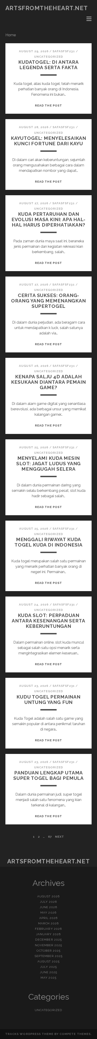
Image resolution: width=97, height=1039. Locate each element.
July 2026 (48, 901)
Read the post (48, 105)
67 (50, 836)
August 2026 (48, 896)
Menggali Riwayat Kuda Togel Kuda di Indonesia (48, 542)
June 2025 (48, 972)
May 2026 (48, 912)
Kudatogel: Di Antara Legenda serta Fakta (48, 64)
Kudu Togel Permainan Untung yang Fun (48, 699)
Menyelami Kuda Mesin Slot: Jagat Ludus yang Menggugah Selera (48, 463)
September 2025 (48, 956)
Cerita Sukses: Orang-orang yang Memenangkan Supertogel (48, 301)
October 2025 (49, 950)
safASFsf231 (64, 51)
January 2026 (48, 934)
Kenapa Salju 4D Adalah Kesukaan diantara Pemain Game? (48, 382)
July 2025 (48, 967)
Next (59, 836)
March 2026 (48, 923)
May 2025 (48, 977)
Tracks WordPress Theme (29, 1034)
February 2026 (48, 928)
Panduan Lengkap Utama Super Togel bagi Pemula (48, 775)
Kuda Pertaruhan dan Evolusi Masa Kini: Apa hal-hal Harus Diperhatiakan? (48, 219)
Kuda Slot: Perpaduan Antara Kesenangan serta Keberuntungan (48, 621)
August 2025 (48, 961)
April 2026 (48, 918)
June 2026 (48, 907)
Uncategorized (48, 56)
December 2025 (48, 939)
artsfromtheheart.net (46, 8)
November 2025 (48, 945)
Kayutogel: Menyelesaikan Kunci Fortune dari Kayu (48, 140)
